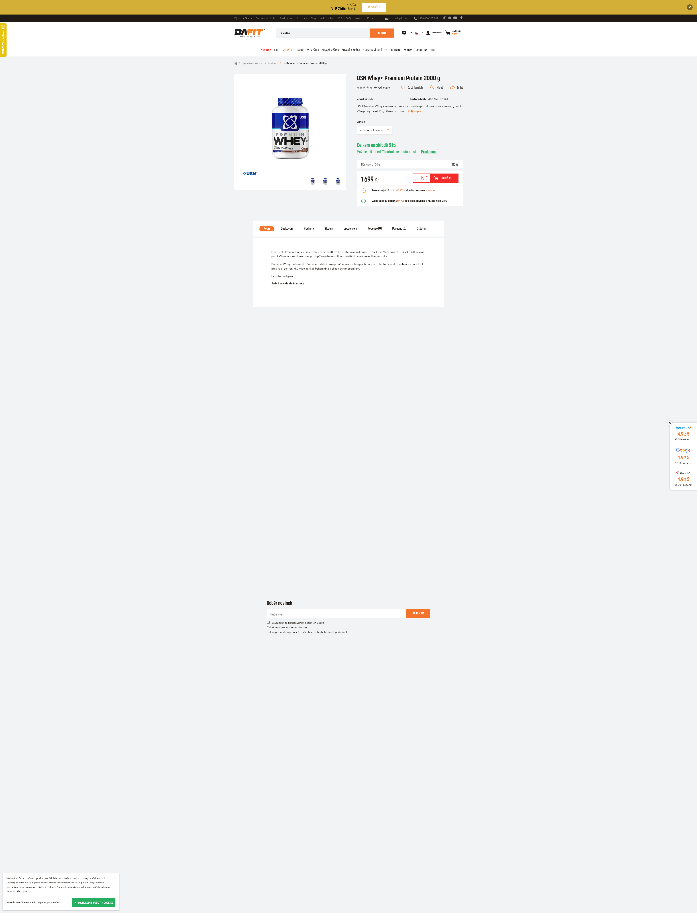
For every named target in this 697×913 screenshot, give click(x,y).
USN (370, 99)
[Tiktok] (461, 18)
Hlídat (440, 87)
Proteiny (273, 63)
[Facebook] (449, 18)
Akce (277, 50)
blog (433, 50)
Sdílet (460, 87)
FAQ (348, 18)
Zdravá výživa (330, 50)
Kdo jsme (301, 18)
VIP (340, 18)
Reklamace (286, 18)
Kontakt (359, 18)
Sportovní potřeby (375, 50)
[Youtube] (455, 18)
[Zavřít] (690, 7)
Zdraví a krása (351, 50)
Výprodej (289, 50)
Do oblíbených (415, 87)
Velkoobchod (327, 18)
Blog (313, 18)
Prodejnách (429, 152)
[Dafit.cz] (249, 33)
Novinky (266, 50)
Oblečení (395, 50)
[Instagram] (444, 18)
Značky (408, 50)
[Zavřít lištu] (670, 423)
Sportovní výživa (308, 50)
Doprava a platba (266, 18)
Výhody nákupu (243, 18)
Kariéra (371, 18)
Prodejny (422, 50)
